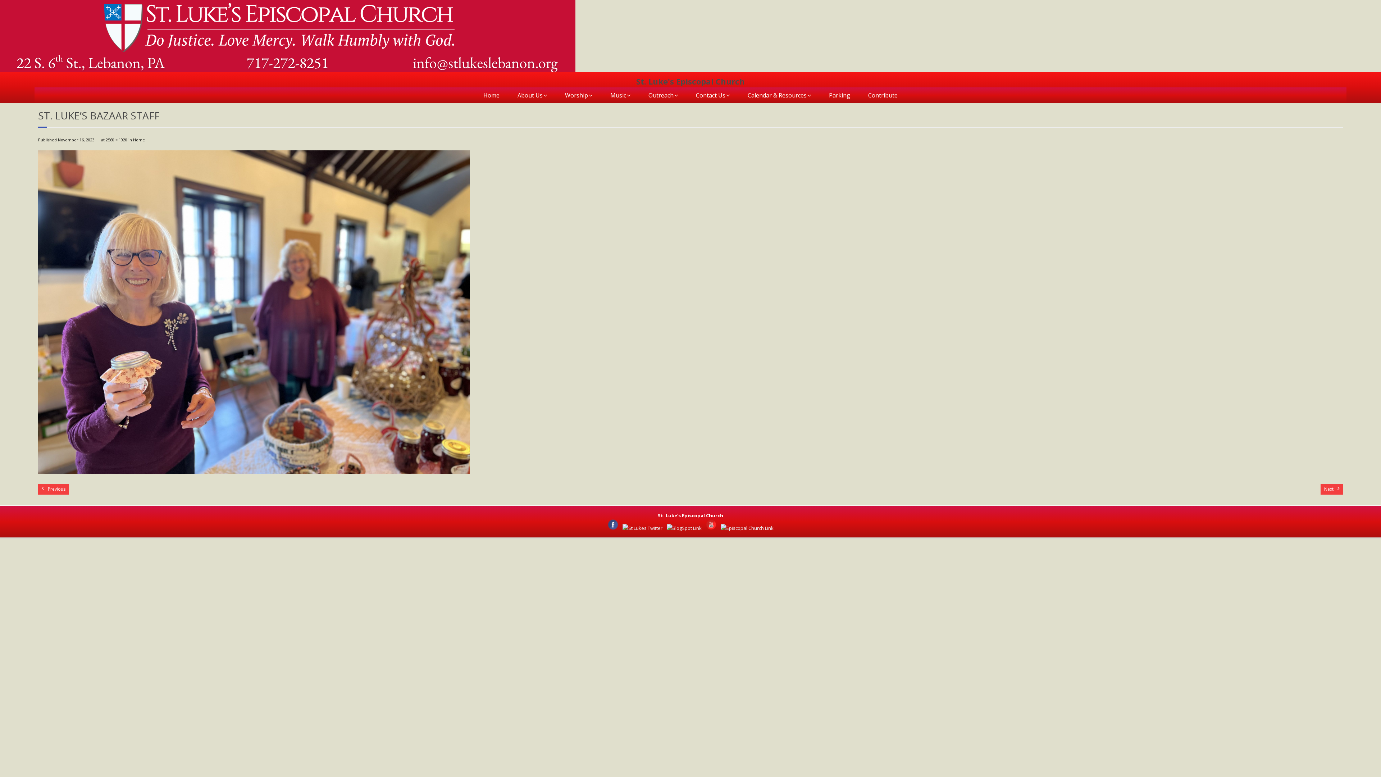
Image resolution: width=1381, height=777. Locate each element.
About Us (530, 95)
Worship (576, 95)
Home (491, 95)
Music (618, 95)
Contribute (883, 95)
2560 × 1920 (116, 139)
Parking (839, 95)
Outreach (661, 95)
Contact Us (710, 95)
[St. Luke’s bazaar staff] (254, 312)
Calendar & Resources (777, 95)
